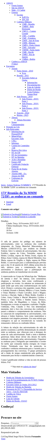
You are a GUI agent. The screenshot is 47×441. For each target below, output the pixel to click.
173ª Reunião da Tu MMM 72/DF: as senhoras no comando (22, 194)
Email (8, 204)
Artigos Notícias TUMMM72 (19, 185)
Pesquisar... (5, 423)
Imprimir (9, 202)
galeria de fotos (29, 367)
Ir (37, 423)
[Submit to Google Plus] (30, 214)
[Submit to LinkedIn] (26, 217)
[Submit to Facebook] (10, 214)
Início (3, 185)
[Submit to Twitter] (9, 217)
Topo (3, 439)
